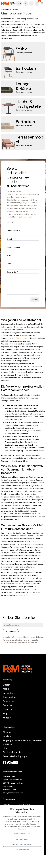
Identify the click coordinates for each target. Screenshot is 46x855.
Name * (10, 222)
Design (6, 684)
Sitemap (7, 732)
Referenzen (9, 701)
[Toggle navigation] (42, 3)
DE (18, 3)
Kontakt (7, 717)
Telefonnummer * (14, 247)
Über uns (8, 709)
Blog (5, 713)
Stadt (9, 255)
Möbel (6, 688)
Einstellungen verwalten (22, 844)
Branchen (8, 705)
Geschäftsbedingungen (15, 756)
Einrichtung (9, 692)
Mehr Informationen (22, 833)
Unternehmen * (13, 230)
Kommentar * (12, 272)
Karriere (7, 736)
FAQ (5, 748)
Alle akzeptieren (22, 850)
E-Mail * (10, 239)
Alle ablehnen (22, 839)
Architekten (9, 697)
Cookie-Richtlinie (12, 752)
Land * (9, 263)
